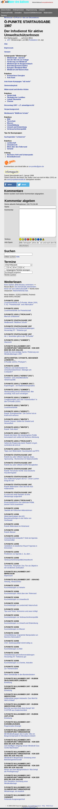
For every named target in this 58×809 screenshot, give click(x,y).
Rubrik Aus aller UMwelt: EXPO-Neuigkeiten (21, 465)
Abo (5, 44)
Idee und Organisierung (31, 18)
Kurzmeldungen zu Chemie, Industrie (18, 663)
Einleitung (8, 682)
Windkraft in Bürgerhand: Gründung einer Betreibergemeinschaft (20, 759)
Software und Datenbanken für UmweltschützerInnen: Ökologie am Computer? (17, 370)
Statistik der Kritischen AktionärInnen (18, 510)
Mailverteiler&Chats (20, 291)
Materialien (48, 13)
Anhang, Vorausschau (12, 582)
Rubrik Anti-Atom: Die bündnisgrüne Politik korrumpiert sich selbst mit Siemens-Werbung (21, 436)
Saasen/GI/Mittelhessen (33, 13)
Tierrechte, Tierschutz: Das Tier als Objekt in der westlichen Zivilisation (21, 567)
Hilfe (18, 257)
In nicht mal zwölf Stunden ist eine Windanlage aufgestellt (17, 495)
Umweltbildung (13, 125)
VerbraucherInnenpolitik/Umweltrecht (18, 560)
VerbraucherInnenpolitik (16, 129)
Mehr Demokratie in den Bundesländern (19, 675)
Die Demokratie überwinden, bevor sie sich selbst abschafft (20, 288)
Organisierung (31, 10)
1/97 (8, 40)
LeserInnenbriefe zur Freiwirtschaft (17, 311)
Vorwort (7, 52)
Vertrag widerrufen (29, 808)
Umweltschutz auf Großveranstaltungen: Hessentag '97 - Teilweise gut (19, 329)
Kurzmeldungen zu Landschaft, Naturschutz (21, 605)
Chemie (10, 101)
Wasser (10, 123)
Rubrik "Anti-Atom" (11, 429)
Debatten (18, 13)
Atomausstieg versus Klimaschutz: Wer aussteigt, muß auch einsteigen (19, 393)
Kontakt (30, 806)
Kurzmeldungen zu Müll (13, 649)
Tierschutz (11, 121)
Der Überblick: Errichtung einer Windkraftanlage (16, 782)
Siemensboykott (10, 85)
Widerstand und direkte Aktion (16, 89)
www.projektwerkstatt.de (16, 179)
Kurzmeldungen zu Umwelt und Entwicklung (21, 623)
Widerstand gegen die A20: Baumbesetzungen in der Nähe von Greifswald (17, 518)
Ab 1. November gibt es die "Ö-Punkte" (19, 336)
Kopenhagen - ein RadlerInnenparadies (19, 386)
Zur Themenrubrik (11, 669)
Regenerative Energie (12, 726)
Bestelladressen (13, 157)
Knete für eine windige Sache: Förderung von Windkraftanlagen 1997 (21, 353)
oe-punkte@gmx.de (36, 166)
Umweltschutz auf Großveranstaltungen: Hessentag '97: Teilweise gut (19, 656)
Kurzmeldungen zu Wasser (14, 629)
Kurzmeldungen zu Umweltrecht (16, 599)
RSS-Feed (49, 806)
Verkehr (10, 149)
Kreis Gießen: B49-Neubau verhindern (19, 285)
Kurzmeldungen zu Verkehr (14, 588)
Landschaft (11, 143)
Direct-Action (6, 10)
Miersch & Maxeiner (11, 316)
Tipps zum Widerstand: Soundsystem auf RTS (21, 451)
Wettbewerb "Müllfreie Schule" (16, 113)
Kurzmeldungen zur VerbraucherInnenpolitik (21, 617)
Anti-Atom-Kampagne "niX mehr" (17, 82)
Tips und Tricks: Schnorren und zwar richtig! (21, 611)
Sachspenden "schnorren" (15, 137)
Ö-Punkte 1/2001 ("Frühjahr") (15, 362)
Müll (8, 119)
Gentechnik (11, 95)
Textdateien (33, 40)
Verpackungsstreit (11, 109)
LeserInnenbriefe (10, 407)
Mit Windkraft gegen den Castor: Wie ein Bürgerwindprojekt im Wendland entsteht (19, 735)
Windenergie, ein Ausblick (14, 791)
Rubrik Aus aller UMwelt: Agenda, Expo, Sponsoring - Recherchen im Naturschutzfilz (21, 458)
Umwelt (42, 10)
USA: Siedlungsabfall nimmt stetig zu (18, 643)
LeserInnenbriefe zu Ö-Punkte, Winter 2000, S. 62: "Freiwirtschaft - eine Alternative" (21, 304)
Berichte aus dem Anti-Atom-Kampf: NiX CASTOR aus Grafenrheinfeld (19, 709)
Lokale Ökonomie (14, 99)
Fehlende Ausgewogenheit (14, 799)
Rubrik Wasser (9, 532)
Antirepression (18, 10)
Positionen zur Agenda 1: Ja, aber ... (18, 554)
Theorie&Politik (7, 13)
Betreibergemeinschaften (17, 66)
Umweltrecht (12, 145)
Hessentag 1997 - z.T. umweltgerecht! (19, 105)
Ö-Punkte (17, 18)
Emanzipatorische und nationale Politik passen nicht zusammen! (19, 503)
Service (4, 16)
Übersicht (8, 342)
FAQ (43, 806)
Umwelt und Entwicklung (17, 127)
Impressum (8, 48)
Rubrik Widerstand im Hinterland (16, 526)
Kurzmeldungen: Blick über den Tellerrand (20, 593)
